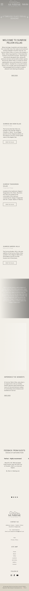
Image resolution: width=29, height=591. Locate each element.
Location (14, 558)
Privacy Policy (14, 539)
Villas (14, 555)
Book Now (25, 4)
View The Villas (10, 142)
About (14, 553)
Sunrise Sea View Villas (12, 124)
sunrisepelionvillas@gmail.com (16, 531)
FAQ (15, 537)
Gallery (14, 562)
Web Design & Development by (17, 587)
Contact (15, 564)
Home (14, 551)
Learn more (14, 75)
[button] (2, 4)
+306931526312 (16, 529)
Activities (14, 560)
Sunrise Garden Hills (11, 246)
